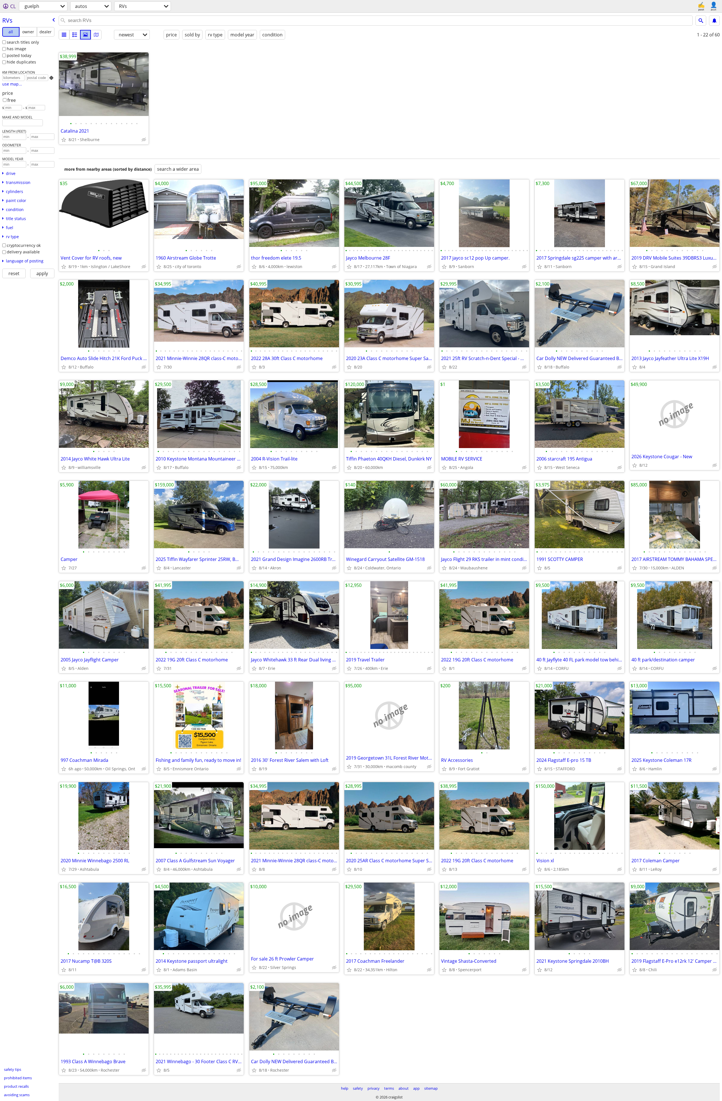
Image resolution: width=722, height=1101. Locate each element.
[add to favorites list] (63, 139)
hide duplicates (21, 62)
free (11, 100)
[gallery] (85, 35)
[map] (96, 35)
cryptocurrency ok (24, 245)
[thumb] (74, 35)
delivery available (23, 252)
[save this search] (714, 21)
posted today (19, 55)
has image (16, 48)
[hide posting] (143, 139)
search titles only (23, 42)
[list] (64, 35)
